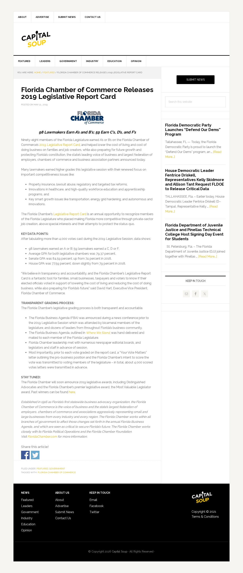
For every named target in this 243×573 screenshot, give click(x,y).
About (59, 500)
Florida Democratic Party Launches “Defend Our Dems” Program (193, 130)
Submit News (195, 79)
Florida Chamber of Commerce (57, 472)
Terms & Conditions (205, 516)
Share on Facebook (25, 455)
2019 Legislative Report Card (59, 145)
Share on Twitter (35, 455)
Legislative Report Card (69, 214)
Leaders (26, 506)
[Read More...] (207, 256)
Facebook (96, 506)
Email (93, 500)
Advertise (62, 506)
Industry (26, 518)
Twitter (94, 512)
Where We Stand (98, 333)
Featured (42, 468)
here (72, 392)
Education (28, 524)
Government (57, 468)
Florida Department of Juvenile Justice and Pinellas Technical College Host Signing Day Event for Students (194, 232)
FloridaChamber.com (42, 436)
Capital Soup (45, 39)
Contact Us (63, 518)
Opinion (26, 530)
